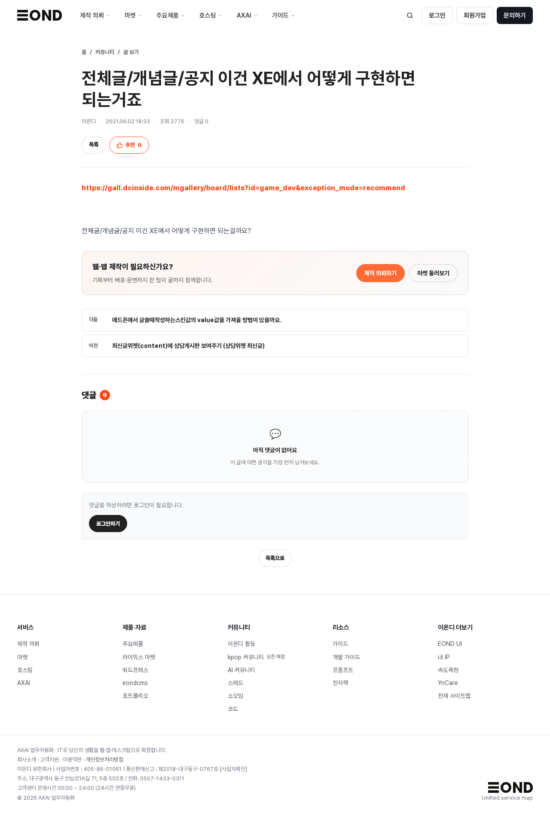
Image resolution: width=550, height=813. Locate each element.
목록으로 (275, 558)
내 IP (444, 657)
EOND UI (450, 643)
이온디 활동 (241, 643)
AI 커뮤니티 (241, 670)
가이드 (340, 643)
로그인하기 (108, 524)
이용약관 (72, 759)
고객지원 (49, 759)
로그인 (437, 15)
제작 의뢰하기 (380, 273)
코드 (233, 709)
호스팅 (25, 670)
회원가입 (475, 15)
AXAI (23, 682)
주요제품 (132, 643)
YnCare (448, 682)
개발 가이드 (346, 657)
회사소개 (26, 759)
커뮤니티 (104, 52)
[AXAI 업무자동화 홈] (39, 15)
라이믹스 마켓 (138, 657)
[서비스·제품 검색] (410, 15)
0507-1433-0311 (162, 778)
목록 (93, 144)
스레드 (235, 682)
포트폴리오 (135, 695)
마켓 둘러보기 (433, 273)
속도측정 (448, 670)
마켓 (22, 657)
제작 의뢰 (28, 643)
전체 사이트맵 (454, 695)
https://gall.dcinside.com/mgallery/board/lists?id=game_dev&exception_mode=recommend (243, 188)
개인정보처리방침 (104, 759)
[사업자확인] (233, 769)
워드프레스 (135, 670)
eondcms (135, 682)
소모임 (235, 695)
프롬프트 (343, 670)
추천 (133, 145)
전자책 (340, 682)
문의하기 (515, 15)
